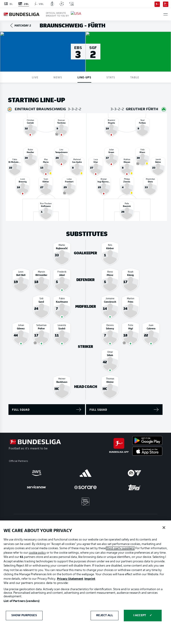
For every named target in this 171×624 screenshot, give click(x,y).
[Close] (164, 527)
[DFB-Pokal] (52, 4)
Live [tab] (35, 77)
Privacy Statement (70, 578)
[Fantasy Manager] (165, 4)
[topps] (134, 487)
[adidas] (85, 473)
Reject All (104, 615)
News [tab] (57, 77)
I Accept (139, 615)
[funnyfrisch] (85, 502)
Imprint (89, 578)
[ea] (134, 473)
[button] (165, 14)
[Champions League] (61, 4)
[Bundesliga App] (157, 4)
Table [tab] (134, 77)
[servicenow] (36, 487)
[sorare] (85, 487)
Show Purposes (24, 615)
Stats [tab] (110, 77)
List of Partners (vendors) (21, 601)
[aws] (36, 473)
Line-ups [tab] (84, 77)
